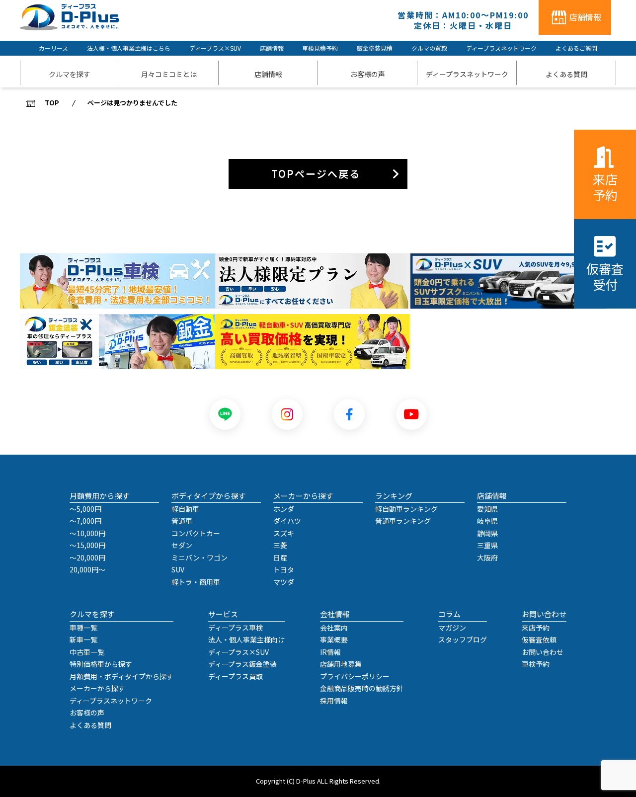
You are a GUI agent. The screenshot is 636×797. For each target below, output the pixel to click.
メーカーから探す (97, 688)
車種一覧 (83, 628)
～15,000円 (87, 545)
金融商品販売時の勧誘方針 (361, 688)
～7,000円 (85, 521)
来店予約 (605, 186)
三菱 (280, 545)
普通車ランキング (403, 521)
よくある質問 (90, 725)
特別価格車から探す (101, 664)
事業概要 (334, 639)
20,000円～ (87, 569)
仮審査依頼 (539, 639)
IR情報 (330, 652)
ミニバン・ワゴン (199, 557)
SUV (177, 569)
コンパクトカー (195, 533)
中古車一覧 (87, 652)
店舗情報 (272, 48)
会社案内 (334, 628)
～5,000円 (85, 509)
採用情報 (334, 701)
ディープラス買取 (235, 676)
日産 (280, 557)
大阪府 (487, 557)
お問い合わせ (542, 652)
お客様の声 (87, 712)
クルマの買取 (429, 48)
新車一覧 (83, 639)
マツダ (283, 582)
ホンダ (283, 509)
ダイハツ (287, 521)
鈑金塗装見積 (375, 48)
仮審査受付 (605, 276)
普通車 (181, 521)
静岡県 (487, 533)
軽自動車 (185, 509)
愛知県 (487, 509)
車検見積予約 (320, 48)
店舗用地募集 (341, 664)
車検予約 (536, 664)
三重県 (487, 545)
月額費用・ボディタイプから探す (121, 676)
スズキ (283, 533)
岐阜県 (487, 521)
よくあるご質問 (576, 48)
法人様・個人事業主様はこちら (128, 48)
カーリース (53, 48)
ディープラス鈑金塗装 (242, 664)
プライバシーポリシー (355, 676)
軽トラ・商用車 (195, 582)
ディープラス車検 (235, 628)
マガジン (452, 628)
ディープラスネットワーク (501, 48)
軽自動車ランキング (406, 509)
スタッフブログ (462, 639)
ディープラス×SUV (215, 48)
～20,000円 (87, 557)
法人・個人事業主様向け (246, 639)
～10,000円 (87, 533)
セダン (181, 545)
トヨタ (283, 569)
